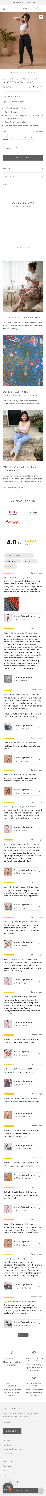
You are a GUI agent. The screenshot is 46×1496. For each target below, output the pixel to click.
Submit (23, 775)
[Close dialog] (42, 728)
